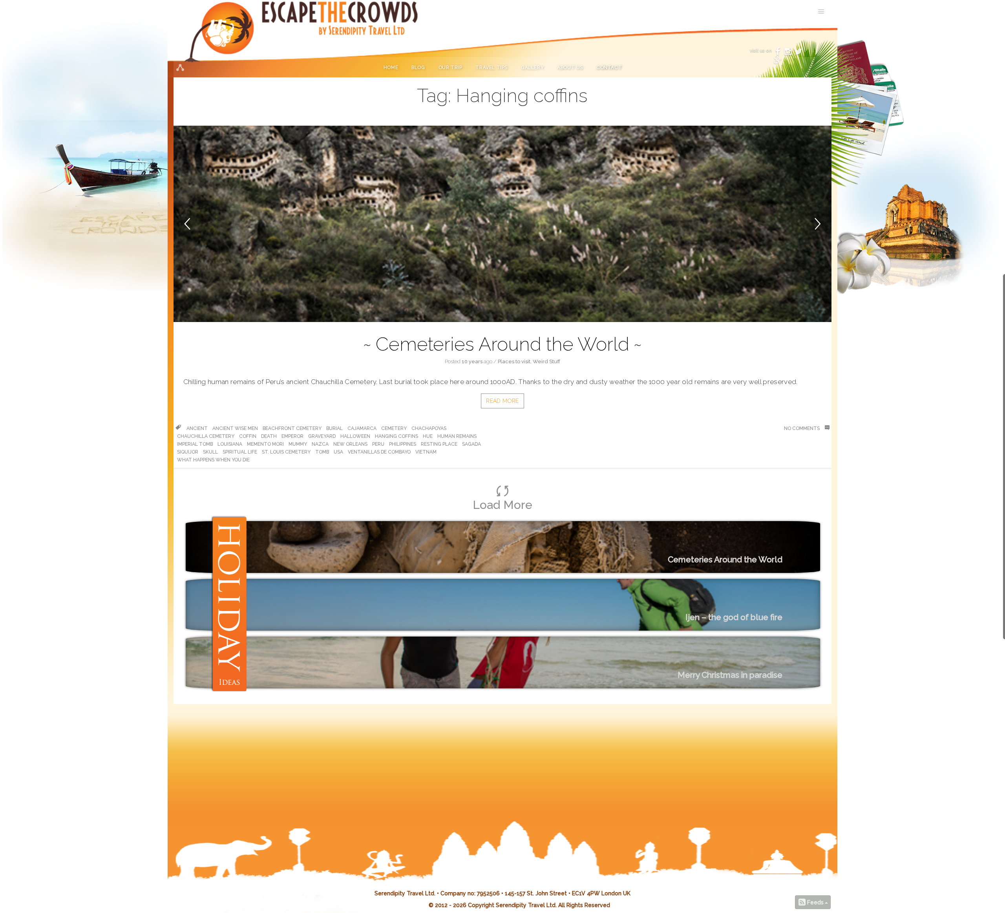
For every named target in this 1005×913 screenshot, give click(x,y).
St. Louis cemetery (286, 452)
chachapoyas (428, 428)
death (269, 436)
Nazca (320, 444)
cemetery (394, 428)
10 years (472, 361)
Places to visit (514, 361)
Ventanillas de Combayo (379, 452)
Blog (418, 67)
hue (428, 436)
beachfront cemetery (292, 428)
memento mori (265, 444)
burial (334, 428)
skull (210, 452)
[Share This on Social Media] (180, 67)
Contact (609, 67)
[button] (199, 224)
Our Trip (450, 67)
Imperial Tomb (195, 444)
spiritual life (240, 452)
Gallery (532, 67)
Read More (502, 401)
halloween (355, 436)
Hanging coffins (396, 436)
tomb (322, 452)
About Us (570, 67)
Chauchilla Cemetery (205, 436)
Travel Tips (491, 67)
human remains (457, 436)
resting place (439, 444)
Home (391, 67)
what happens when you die (213, 460)
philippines (402, 444)
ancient (197, 428)
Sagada (471, 444)
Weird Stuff (546, 361)
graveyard (322, 436)
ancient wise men (235, 428)
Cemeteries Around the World (502, 344)
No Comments (802, 428)
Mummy (298, 444)
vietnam (426, 452)
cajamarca (361, 428)
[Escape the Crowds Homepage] (230, 38)
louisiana (229, 444)
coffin (247, 436)
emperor (292, 436)
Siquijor (187, 452)
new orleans (350, 444)
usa (338, 452)
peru (378, 444)
